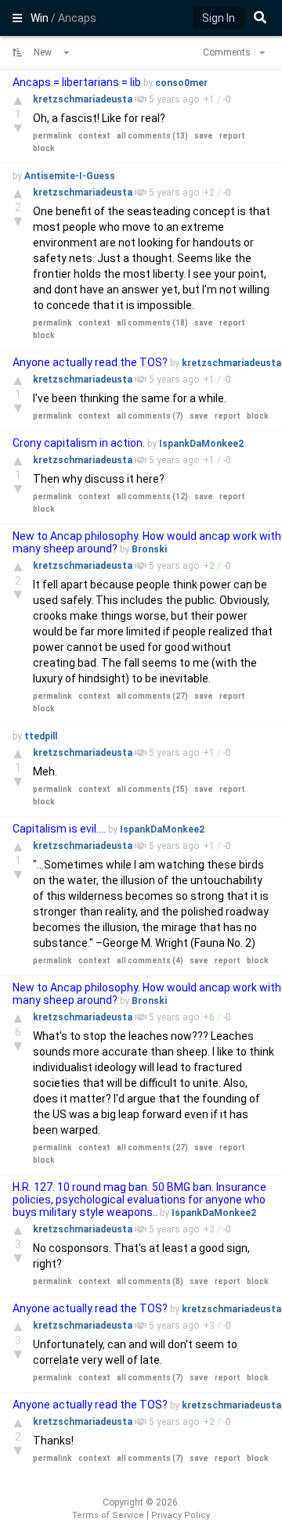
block (44, 148)
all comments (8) (150, 1281)
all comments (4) (150, 960)
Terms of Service (108, 1515)
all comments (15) (152, 789)
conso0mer (181, 82)
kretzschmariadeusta (84, 99)
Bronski (149, 549)
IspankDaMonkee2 (201, 443)
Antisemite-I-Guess (69, 176)
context (94, 135)
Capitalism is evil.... (60, 828)
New (44, 52)
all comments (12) (152, 496)
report (232, 135)
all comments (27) (152, 696)
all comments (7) (150, 416)
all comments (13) (152, 135)
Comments (228, 52)
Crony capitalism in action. (80, 443)
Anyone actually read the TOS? (90, 362)
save (203, 135)
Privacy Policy (180, 1515)
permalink (52, 135)
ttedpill (40, 736)
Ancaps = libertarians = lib (77, 82)
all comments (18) (152, 322)
